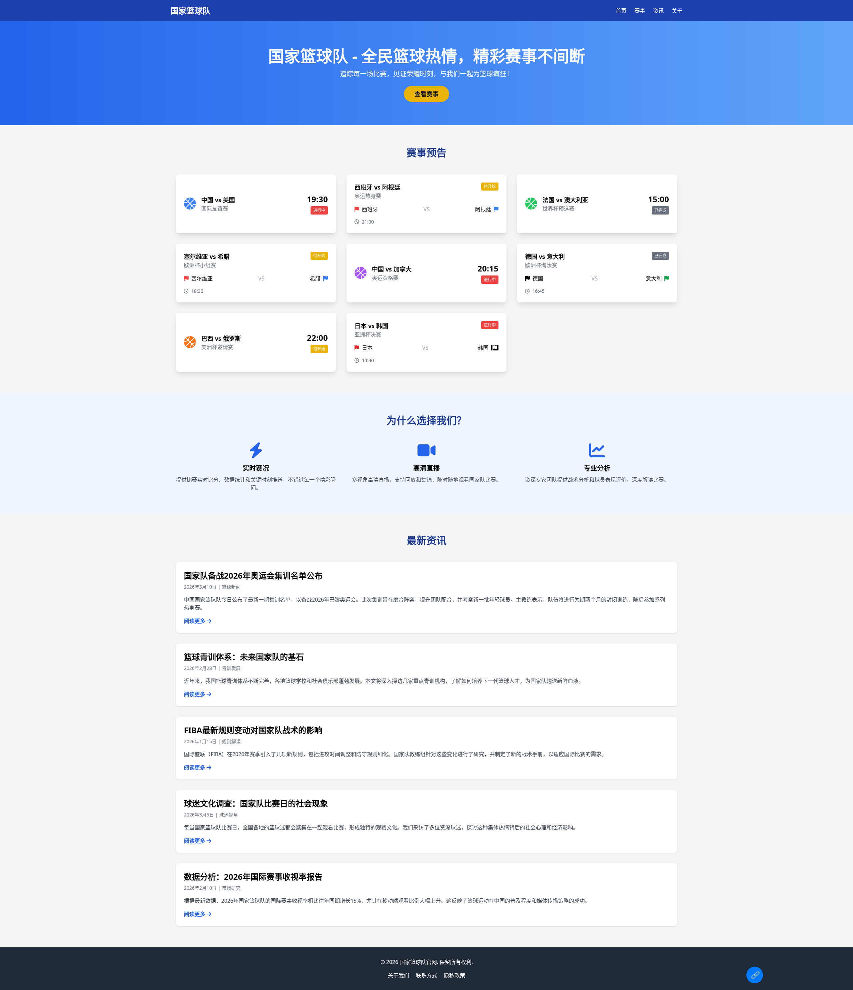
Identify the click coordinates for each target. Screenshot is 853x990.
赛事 (639, 10)
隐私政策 (454, 975)
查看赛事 (426, 94)
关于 (677, 10)
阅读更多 (195, 621)
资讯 (658, 10)
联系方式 (426, 975)
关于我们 (398, 975)
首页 (621, 10)
